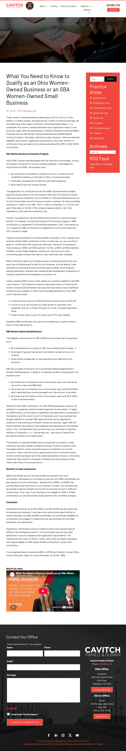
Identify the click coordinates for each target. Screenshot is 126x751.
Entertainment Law (102, 108)
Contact (87, 10)
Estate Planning (100, 113)
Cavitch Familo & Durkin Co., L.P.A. (57, 741)
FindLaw (99, 744)
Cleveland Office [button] (102, 690)
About (43, 6)
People (54, 6)
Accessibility (46, 744)
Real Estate (98, 138)
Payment (113, 10)
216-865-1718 (113, 5)
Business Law (30, 110)
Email (10, 661)
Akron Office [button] (102, 716)
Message (11, 675)
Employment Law (101, 102)
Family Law (98, 118)
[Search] (89, 13)
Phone (47, 647)
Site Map (36, 744)
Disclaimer (12, 708)
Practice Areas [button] (68, 6)
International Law (101, 128)
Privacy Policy (59, 744)
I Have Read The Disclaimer (25, 714)
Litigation (97, 133)
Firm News (98, 123)
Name (10, 647)
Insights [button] (85, 6)
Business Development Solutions (79, 744)
